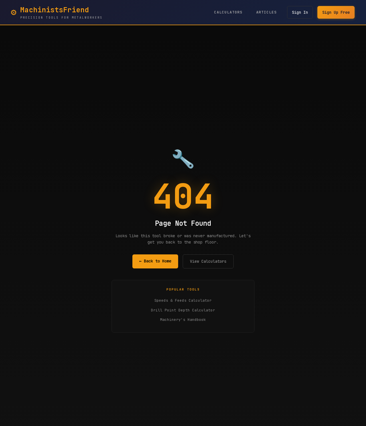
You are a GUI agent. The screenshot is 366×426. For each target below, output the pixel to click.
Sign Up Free (336, 12)
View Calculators (208, 261)
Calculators (228, 12)
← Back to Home (155, 261)
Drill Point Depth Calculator (183, 310)
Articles (266, 12)
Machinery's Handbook (183, 319)
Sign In (300, 12)
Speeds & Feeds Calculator (183, 300)
